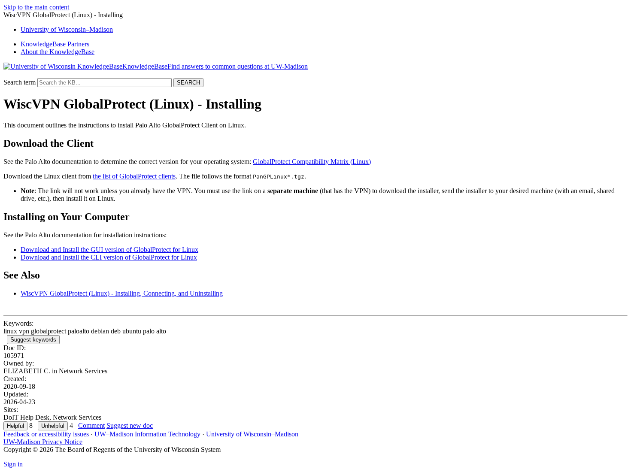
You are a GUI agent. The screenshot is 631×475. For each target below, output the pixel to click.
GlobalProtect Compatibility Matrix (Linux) (312, 161)
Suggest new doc (129, 425)
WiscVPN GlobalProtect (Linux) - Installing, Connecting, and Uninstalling (122, 293)
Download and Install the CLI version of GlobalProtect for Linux (109, 257)
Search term (19, 82)
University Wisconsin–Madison (67, 29)
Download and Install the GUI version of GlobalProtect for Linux (109, 249)
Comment (91, 425)
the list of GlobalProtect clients (134, 176)
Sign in (13, 464)
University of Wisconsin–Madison (252, 434)
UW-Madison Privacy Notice (42, 441)
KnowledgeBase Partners (55, 44)
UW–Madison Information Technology (147, 434)
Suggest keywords (33, 339)
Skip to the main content (36, 7)
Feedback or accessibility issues (46, 434)
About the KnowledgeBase (57, 51)
